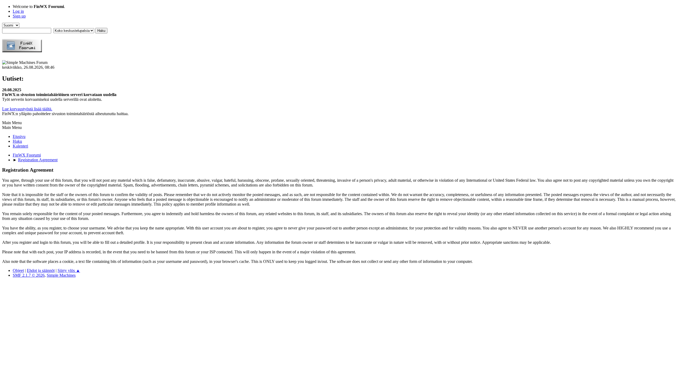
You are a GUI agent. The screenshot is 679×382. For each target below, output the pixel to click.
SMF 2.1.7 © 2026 (29, 275)
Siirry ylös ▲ (69, 270)
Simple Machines (61, 275)
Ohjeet (18, 270)
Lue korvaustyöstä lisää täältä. (27, 109)
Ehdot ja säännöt (41, 270)
